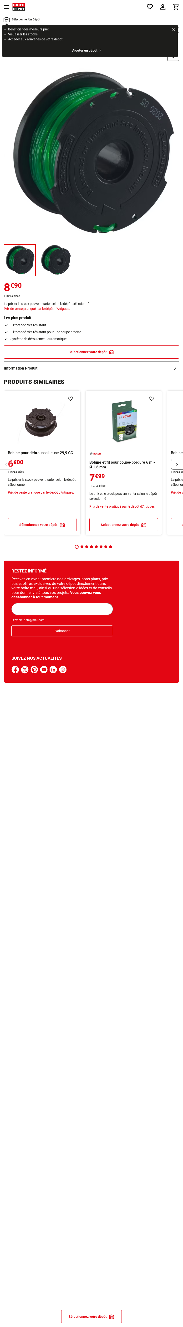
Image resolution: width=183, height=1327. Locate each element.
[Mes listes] (149, 6)
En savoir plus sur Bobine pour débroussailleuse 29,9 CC (42, 463)
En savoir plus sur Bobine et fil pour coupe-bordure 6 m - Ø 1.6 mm (124, 463)
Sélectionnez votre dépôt (88, 352)
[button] (77, 547)
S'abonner (62, 631)
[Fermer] (173, 30)
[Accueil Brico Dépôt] (18, 7)
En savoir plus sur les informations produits (91, 368)
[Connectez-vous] (162, 6)
